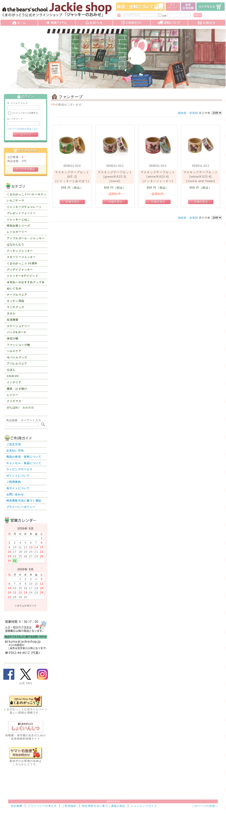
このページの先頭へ (205, 805)
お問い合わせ (15, 494)
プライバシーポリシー (21, 506)
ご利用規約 (13, 481)
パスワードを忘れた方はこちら (22, 129)
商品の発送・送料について (23, 456)
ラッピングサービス (19, 469)
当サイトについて (18, 488)
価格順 (182, 112)
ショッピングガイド (144, 805)
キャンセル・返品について (23, 463)
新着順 (193, 112)
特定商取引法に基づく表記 (23, 500)
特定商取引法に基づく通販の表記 (103, 805)
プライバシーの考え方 (42, 805)
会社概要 (17, 805)
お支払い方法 (15, 450)
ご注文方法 (13, 444)
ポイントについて (18, 475)
